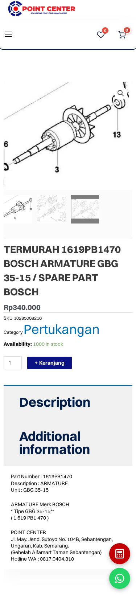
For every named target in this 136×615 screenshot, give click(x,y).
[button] (120, 93)
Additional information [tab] (54, 442)
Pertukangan (62, 329)
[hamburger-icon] (8, 35)
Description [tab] (54, 402)
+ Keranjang (49, 363)
